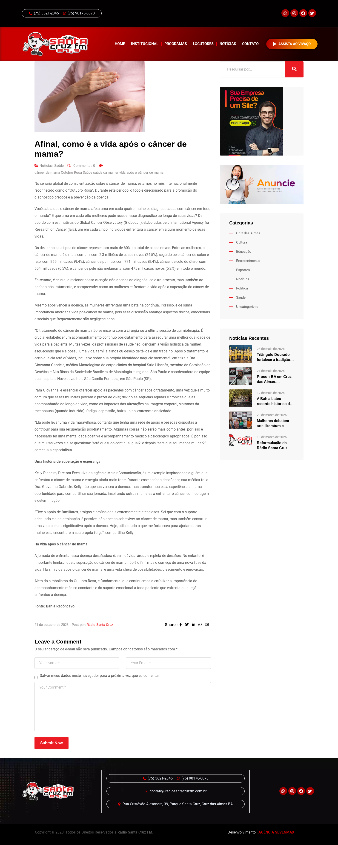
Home (120, 44)
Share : (171, 624)
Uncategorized (247, 307)
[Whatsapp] (285, 13)
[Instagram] (294, 13)
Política (242, 288)
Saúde (59, 166)
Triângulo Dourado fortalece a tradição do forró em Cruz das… (273, 357)
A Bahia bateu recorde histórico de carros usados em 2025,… (274, 401)
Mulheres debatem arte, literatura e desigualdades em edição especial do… (275, 423)
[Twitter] (312, 13)
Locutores (203, 44)
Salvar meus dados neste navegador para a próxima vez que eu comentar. (100, 675)
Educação (243, 252)
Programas (175, 44)
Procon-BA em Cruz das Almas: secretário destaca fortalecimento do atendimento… (274, 379)
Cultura (241, 242)
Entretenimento (248, 261)
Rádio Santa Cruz (100, 625)
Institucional (144, 44)
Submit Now (51, 742)
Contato (250, 44)
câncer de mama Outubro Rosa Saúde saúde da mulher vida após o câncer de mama (98, 172)
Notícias (228, 44)
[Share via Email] (208, 624)
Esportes (243, 270)
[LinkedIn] (195, 624)
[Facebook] (303, 13)
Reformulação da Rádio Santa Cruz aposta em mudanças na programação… (275, 446)
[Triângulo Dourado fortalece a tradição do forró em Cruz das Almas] (240, 354)
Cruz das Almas (248, 233)
